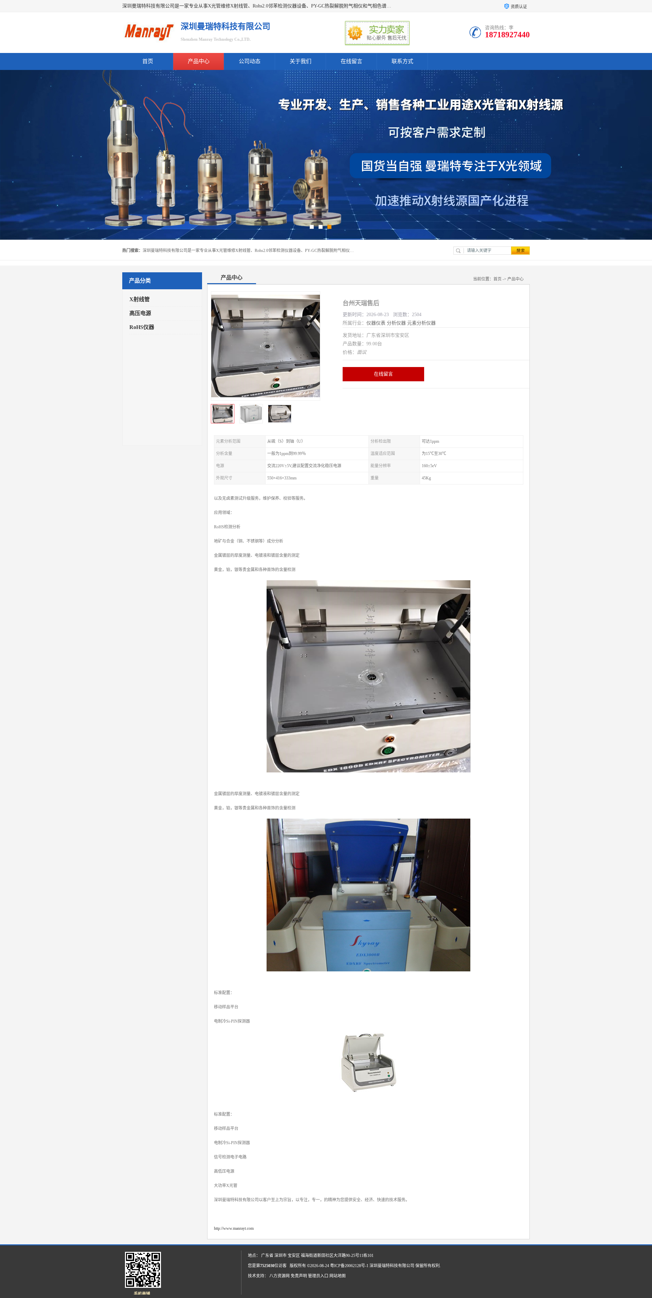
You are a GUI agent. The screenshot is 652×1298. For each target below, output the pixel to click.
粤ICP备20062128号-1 (349, 1265)
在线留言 (351, 61)
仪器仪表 (375, 323)
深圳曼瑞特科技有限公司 (391, 1265)
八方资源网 (279, 1276)
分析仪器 (396, 323)
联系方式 (402, 61)
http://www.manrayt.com (234, 1228)
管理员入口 (318, 1276)
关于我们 (300, 61)
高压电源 (140, 313)
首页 (147, 61)
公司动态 (249, 61)
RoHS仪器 (141, 327)
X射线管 (139, 299)
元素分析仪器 (421, 323)
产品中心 (199, 61)
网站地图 (337, 1276)
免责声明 (299, 1276)
